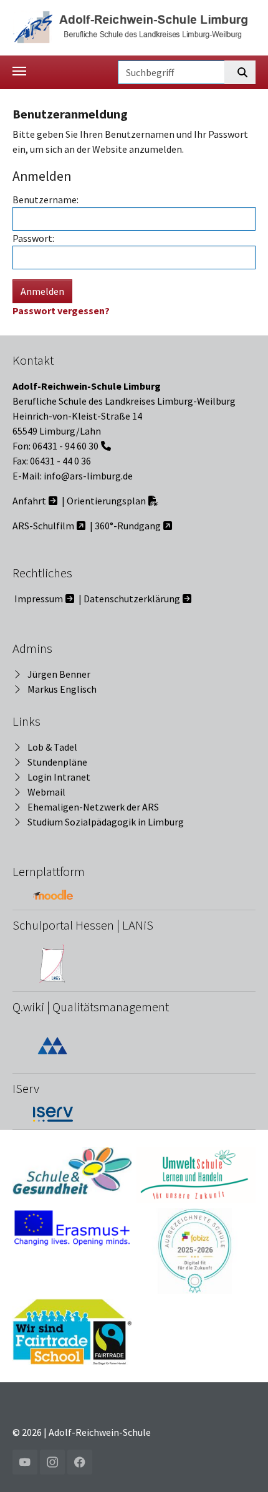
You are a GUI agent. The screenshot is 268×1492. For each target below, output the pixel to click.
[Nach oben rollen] (241, 1465)
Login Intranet (58, 777)
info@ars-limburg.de (88, 475)
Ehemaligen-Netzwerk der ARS (93, 807)
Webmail (46, 792)
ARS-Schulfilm (43, 525)
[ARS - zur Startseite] (134, 26)
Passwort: (33, 238)
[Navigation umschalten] (19, 71)
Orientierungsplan (106, 500)
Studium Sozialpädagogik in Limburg (105, 822)
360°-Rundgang (128, 525)
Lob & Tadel (52, 747)
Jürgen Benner (58, 674)
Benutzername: (45, 199)
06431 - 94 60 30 (65, 446)
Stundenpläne (57, 762)
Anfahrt (29, 500)
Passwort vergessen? (61, 310)
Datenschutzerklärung (132, 598)
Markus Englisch (62, 689)
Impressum (38, 598)
